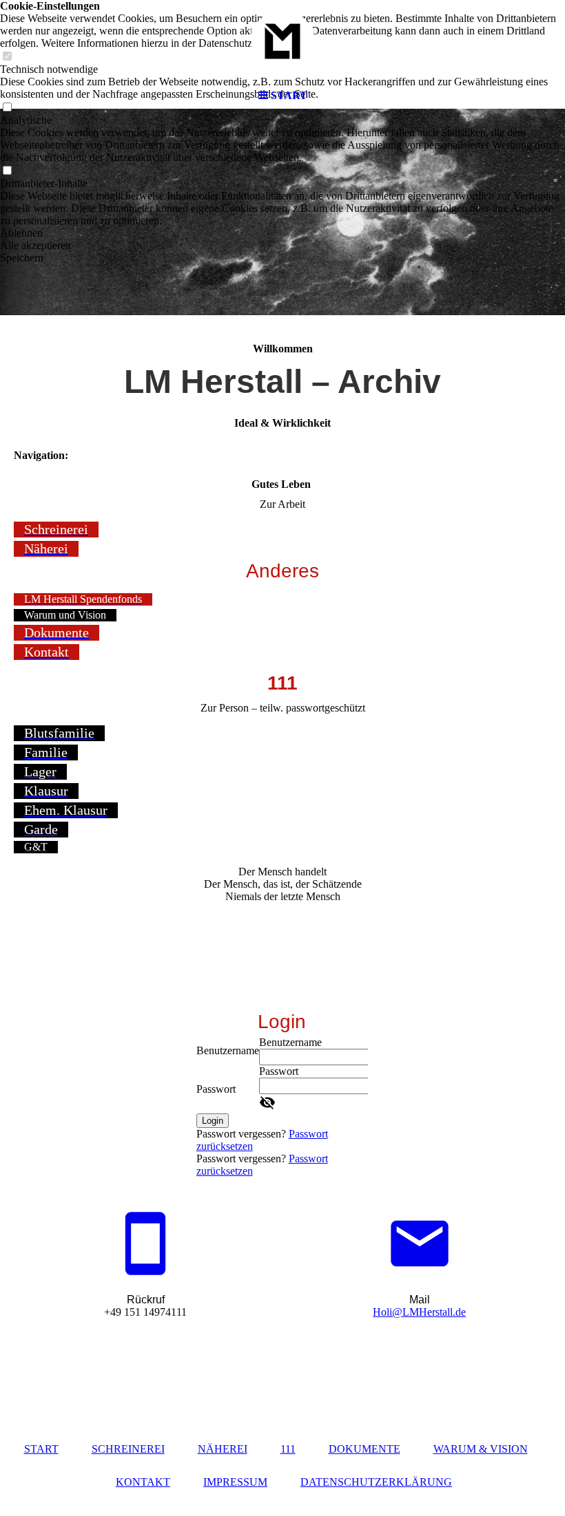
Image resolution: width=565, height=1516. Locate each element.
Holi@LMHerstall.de (419, 1312)
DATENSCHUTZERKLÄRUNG (376, 1482)
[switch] (7, 171)
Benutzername (227, 1050)
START (41, 1449)
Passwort (216, 1089)
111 (288, 1449)
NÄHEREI (222, 1449)
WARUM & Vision (480, 1449)
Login (212, 1120)
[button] (282, 233)
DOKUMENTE (364, 1449)
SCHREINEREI (128, 1449)
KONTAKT (143, 1482)
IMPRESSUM (235, 1482)
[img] (282, 41)
